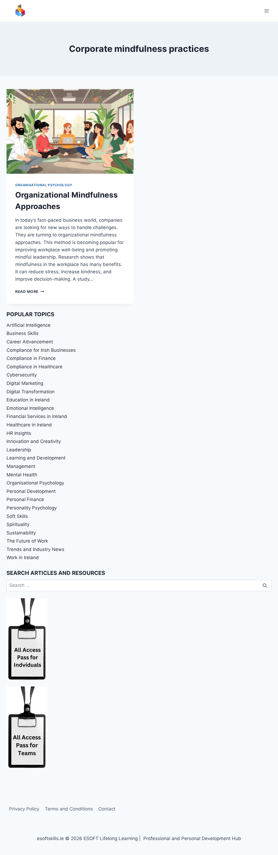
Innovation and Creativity (34, 441)
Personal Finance (25, 499)
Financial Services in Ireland (37, 416)
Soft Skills (17, 516)
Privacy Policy (24, 809)
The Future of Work (27, 541)
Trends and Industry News (35, 549)
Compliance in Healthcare (34, 366)
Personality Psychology (32, 508)
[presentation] (70, 131)
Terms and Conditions (69, 809)
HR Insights (19, 433)
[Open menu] (266, 11)
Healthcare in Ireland (29, 424)
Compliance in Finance (31, 358)
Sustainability (21, 533)
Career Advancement (30, 341)
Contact (106, 809)
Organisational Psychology (43, 185)
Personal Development (31, 491)
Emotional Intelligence (30, 408)
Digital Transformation (31, 391)
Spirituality (18, 524)
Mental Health (22, 474)
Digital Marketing (25, 383)
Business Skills (23, 333)
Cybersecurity (22, 375)
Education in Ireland (28, 400)
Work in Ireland (23, 557)
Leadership (19, 449)
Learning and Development (36, 458)
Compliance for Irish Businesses (41, 350)
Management (21, 466)
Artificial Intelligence (28, 325)
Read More (29, 291)
